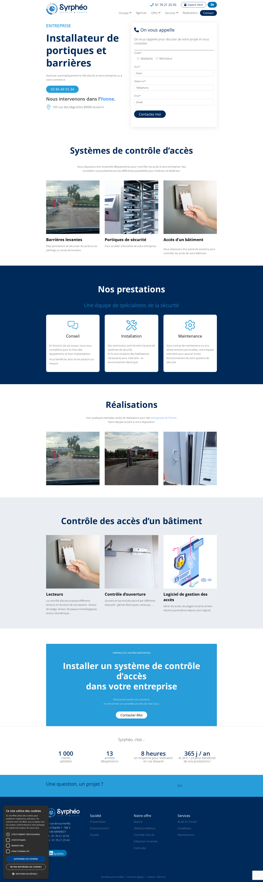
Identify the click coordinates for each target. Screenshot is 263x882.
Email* (137, 95)
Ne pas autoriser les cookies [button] (26, 867)
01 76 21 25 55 (165, 4)
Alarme (138, 821)
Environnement (99, 828)
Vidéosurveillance (144, 828)
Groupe (124, 13)
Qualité (94, 835)
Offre (154, 13)
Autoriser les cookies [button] (26, 859)
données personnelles (112, 876)
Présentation (98, 821)
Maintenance (186, 835)
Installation (184, 828)
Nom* (137, 66)
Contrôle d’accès (144, 835)
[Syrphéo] (80, 8)
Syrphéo (58, 853)
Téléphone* (140, 81)
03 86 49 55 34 (62, 89)
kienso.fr (161, 876)
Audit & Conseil (187, 821)
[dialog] (26, 842)
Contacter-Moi (131, 715)
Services (170, 13)
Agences (141, 13)
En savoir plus (33, 828)
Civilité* (138, 52)
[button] (26, 874)
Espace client (195, 4)
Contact (208, 13)
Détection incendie (145, 841)
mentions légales (135, 876)
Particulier (140, 848)
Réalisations (190, 13)
